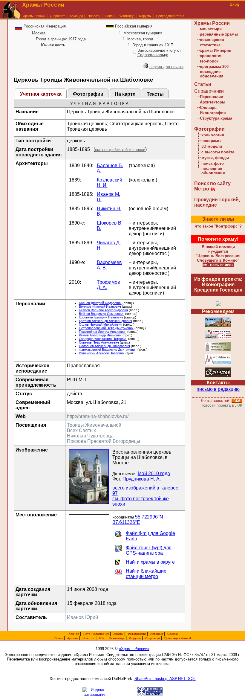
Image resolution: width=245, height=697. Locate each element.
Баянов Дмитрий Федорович (100, 303)
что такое (218, 226)
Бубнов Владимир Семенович (101, 313)
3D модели (211, 146)
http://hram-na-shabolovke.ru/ (97, 416)
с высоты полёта (217, 152)
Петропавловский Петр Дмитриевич (106, 328)
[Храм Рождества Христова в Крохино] (218, 363)
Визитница (126, 16)
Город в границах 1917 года (61, 39)
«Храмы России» (134, 648)
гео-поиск (209, 61)
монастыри (211, 29)
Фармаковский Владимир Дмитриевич (108, 349)
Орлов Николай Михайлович (100, 324)
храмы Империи (215, 50)
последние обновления (211, 73)
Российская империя (133, 26)
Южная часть (53, 45)
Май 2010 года (154, 473)
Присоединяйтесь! (170, 16)
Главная (73, 633)
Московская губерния (142, 33)
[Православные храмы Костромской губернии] (218, 338)
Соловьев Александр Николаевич (104, 346)
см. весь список (218, 265)
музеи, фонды (215, 157)
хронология (211, 56)
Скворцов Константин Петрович (103, 339)
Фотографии (88, 94)
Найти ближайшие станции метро (146, 573)
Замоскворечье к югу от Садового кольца (159, 52)
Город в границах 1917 (152, 45)
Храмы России (34, 16)
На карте (125, 94)
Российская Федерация (45, 26)
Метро (201, 188)
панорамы (211, 140)
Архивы (72, 638)
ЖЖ (101, 638)
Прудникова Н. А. (141, 478)
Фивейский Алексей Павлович (102, 353)
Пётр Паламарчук (96, 633)
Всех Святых (81, 430)
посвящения (212, 39)
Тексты (155, 94)
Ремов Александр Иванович (100, 335)
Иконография (213, 113)
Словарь (208, 107)
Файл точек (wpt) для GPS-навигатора (149, 550)
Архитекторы (212, 102)
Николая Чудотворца (90, 435)
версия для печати (166, 67)
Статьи (202, 84)
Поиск (109, 16)
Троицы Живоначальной (94, 425)
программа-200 (214, 66)
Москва (38, 33)
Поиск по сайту (212, 183)
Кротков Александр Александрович (105, 321)
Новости (94, 16)
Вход (234, 4)
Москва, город (140, 39)
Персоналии (211, 96)
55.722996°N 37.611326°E (139, 519)
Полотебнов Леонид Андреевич (102, 331)
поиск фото (212, 163)
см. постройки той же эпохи (120, 149)
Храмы (118, 633)
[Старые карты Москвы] (218, 375)
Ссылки (172, 633)
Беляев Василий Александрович (103, 310)
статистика (210, 45)
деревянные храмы (219, 34)
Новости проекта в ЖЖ (221, 405)
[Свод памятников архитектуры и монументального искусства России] (218, 325)
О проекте (152, 638)
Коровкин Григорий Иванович (101, 317)
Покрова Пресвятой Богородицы (103, 441)
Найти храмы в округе (150, 562)
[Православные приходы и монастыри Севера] (218, 350)
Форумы (145, 16)
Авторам (156, 633)
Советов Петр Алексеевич (99, 342)
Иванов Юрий (82, 617)
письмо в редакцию (218, 389)
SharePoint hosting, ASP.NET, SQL (165, 678)
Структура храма (216, 118)
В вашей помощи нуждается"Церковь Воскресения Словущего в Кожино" (218, 254)
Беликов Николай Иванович (100, 306)
